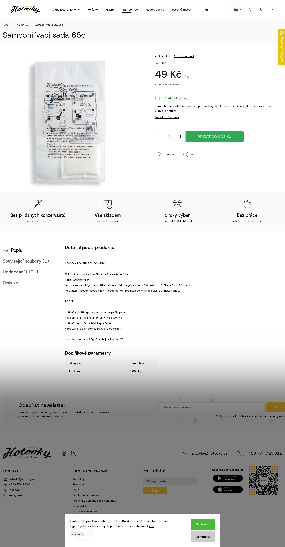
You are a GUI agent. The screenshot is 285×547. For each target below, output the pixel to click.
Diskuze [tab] (10, 283)
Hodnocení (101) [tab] (20, 272)
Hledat (155, 490)
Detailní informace (167, 117)
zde (151, 526)
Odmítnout (203, 537)
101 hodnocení (184, 56)
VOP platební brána (85, 511)
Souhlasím (203, 524)
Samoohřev (137, 363)
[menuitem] (66, 9)
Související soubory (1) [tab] (26, 261)
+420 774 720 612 (264, 453)
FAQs (76, 490)
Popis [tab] (16, 250)
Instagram (74, 453)
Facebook (64, 453)
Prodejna (78, 484)
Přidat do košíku (214, 137)
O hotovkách (81, 506)
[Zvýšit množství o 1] (180, 137)
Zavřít (263, 167)
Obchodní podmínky (86, 495)
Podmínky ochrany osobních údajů (95, 500)
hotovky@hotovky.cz (209, 453)
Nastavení (77, 534)
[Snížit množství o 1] (160, 137)
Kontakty (78, 479)
